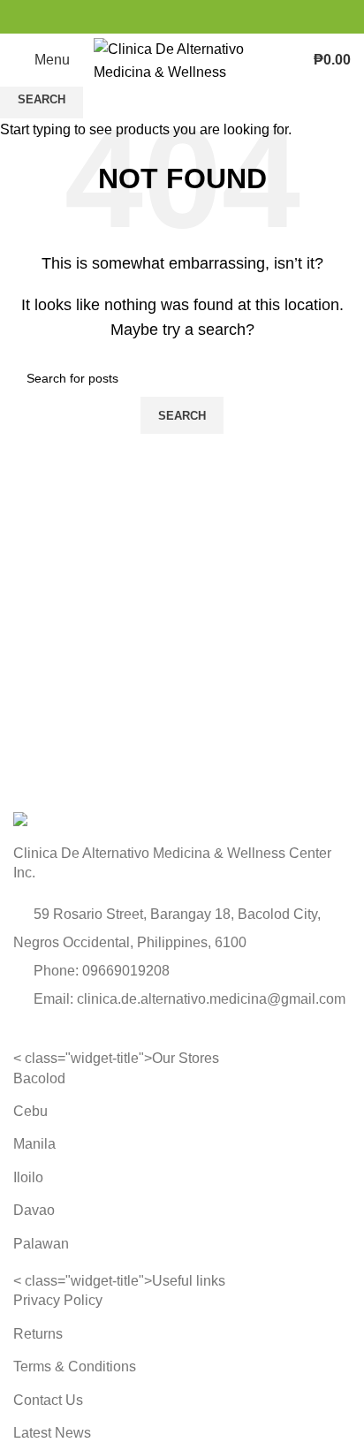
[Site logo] (182, 58)
